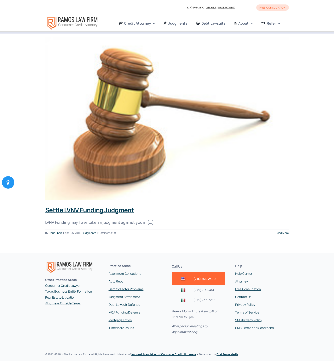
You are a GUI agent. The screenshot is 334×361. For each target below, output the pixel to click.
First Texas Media (227, 354)
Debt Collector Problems (126, 289)
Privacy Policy (245, 304)
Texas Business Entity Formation (68, 291)
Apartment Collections (125, 273)
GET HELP (211, 7)
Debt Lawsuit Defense (124, 304)
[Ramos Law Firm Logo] (72, 17)
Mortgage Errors (120, 320)
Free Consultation (248, 289)
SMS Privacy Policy (248, 320)
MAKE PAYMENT (226, 7)
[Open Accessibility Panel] (8, 182)
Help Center (243, 273)
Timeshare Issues (121, 328)
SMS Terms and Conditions (254, 328)
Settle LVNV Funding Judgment (89, 210)
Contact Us (243, 297)
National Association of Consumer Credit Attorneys (163, 354)
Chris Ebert (55, 233)
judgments (89, 233)
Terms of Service (247, 312)
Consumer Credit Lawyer (63, 285)
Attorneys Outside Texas (63, 303)
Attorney (241, 281)
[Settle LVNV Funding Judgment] (167, 118)
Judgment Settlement (124, 297)
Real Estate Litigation (60, 297)
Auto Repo (116, 281)
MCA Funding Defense (125, 312)
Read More (282, 233)
